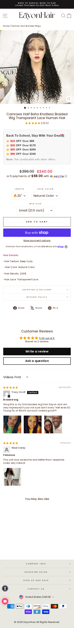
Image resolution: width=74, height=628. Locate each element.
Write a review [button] (37, 351)
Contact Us (36, 589)
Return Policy (37, 297)
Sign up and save (36, 580)
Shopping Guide (35, 572)
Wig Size (35, 203)
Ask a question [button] (37, 361)
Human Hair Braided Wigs (26, 25)
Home (6, 25)
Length (19, 189)
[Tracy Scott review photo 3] (53, 424)
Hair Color (45, 189)
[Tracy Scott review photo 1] (12, 424)
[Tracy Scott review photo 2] (33, 424)
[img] (10, 387)
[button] (33, 123)
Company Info (36, 563)
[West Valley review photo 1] (12, 477)
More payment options (37, 240)
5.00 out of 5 (46, 338)
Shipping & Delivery (37, 289)
